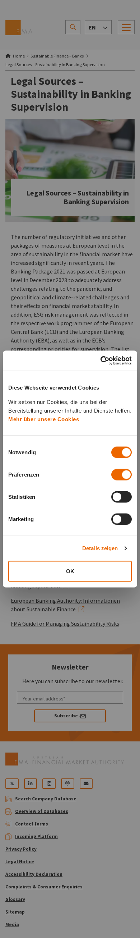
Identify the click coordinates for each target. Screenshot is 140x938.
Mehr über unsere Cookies (43, 419)
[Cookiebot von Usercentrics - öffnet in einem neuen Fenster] (101, 360)
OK (70, 571)
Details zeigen (100, 548)
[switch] (121, 474)
